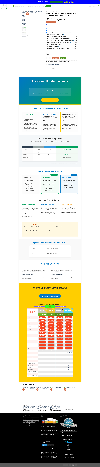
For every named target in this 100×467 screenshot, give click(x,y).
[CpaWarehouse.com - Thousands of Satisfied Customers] (6, 6)
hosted (38, 419)
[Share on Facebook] (47, 68)
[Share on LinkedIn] (54, 68)
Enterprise (66, 2)
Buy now (63, 58)
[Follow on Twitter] (46, 442)
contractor (52, 64)
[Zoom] (28, 35)
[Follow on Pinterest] (50, 442)
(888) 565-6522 (43, 2)
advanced (28, 418)
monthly (32, 421)
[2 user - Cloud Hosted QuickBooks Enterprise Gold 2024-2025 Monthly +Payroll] (70, 396)
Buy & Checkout (51, 22)
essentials (32, 419)
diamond (24, 419)
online (38, 421)
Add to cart (55, 58)
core (38, 418)
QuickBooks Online (32, 6)
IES (26, 6)
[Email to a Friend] (51, 68)
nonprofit (35, 421)
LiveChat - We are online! (50, 100)
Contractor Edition (53, 11)
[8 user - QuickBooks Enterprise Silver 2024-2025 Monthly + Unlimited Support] (43, 396)
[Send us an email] (48, 442)
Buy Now (48, 6)
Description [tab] (25, 74)
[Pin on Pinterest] (53, 68)
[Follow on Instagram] (44, 442)
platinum (27, 423)
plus (30, 423)
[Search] (13, 6)
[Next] (43, 23)
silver (30, 424)
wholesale (36, 424)
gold (58, 64)
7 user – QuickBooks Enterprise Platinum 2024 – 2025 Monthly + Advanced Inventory (55, 407)
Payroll (73, 2)
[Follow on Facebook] (42, 442)
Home (47, 11)
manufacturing (27, 421)
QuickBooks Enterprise (19, 6)
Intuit (49, 66)
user (33, 424)
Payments (43, 6)
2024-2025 (24, 418)
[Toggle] (61, 430)
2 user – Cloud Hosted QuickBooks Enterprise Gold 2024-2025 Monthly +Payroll (70, 406)
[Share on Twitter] (49, 68)
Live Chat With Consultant (56, 2)
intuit (23, 421)
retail (28, 424)
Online (70, 2)
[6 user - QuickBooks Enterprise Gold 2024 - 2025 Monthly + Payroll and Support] (29, 396)
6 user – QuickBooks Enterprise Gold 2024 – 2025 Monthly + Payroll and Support (29, 407)
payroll (24, 423)
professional (33, 423)
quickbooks (49, 64)
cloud (32, 418)
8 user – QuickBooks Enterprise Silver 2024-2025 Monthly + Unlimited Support (43, 407)
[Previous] (28, 23)
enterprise (56, 64)
